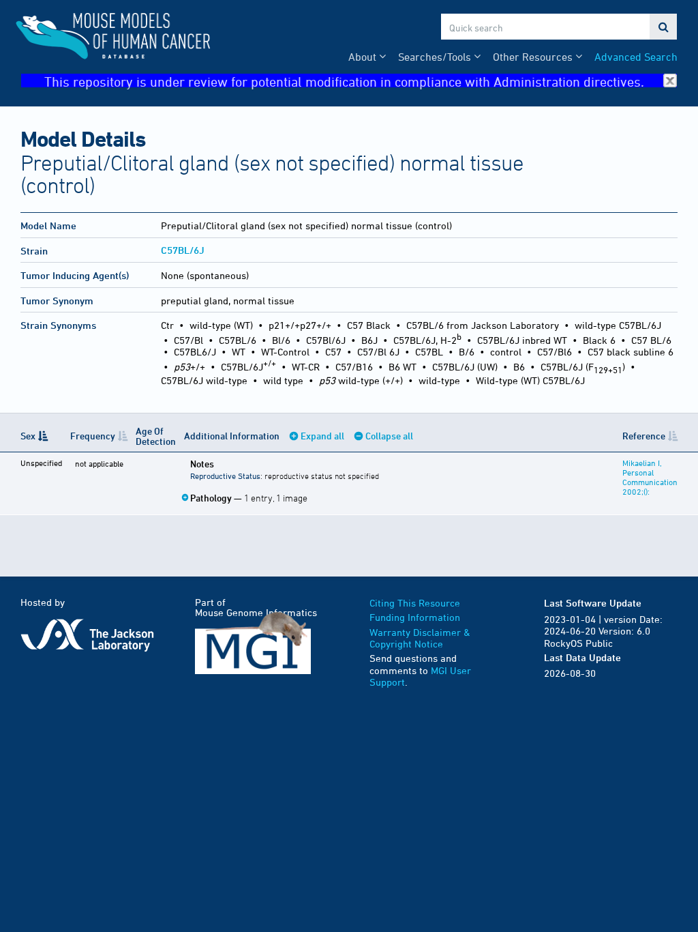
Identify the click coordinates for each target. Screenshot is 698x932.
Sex (27, 435)
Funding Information (414, 617)
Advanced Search (636, 56)
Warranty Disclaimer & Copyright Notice (419, 638)
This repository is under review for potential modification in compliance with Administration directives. (344, 81)
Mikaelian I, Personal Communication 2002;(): (650, 477)
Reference (643, 435)
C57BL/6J (182, 250)
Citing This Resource (414, 603)
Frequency (92, 435)
